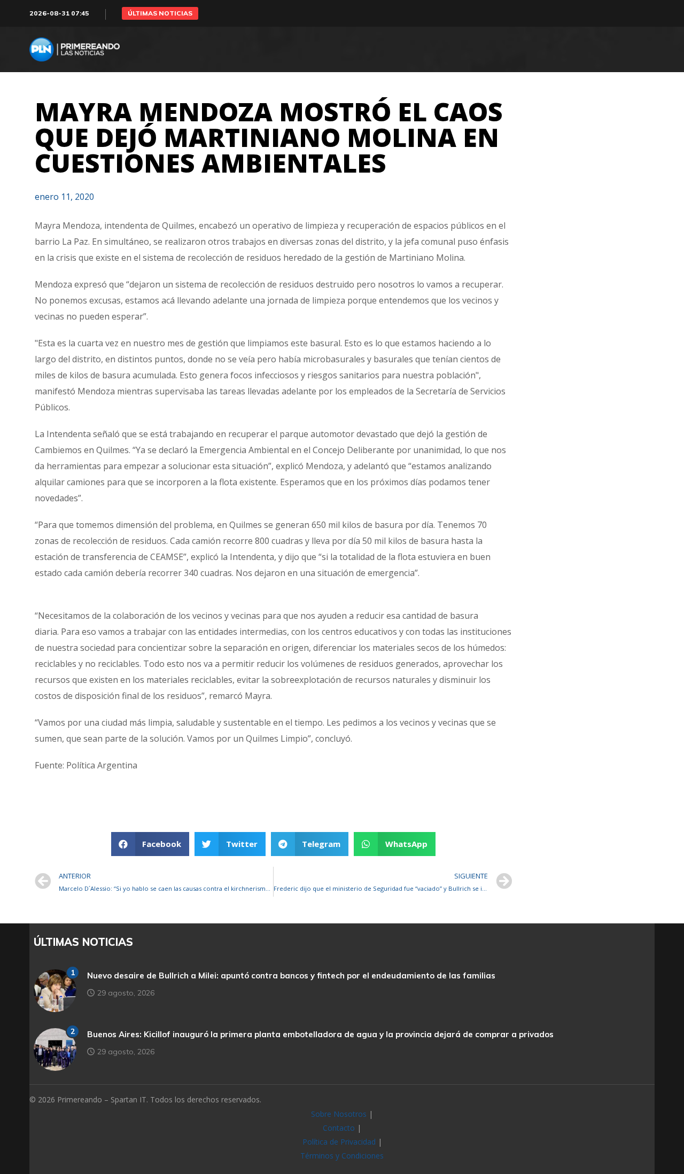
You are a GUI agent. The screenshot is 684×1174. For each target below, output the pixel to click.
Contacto (339, 1128)
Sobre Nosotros (339, 1114)
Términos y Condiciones (342, 1155)
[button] (160, 13)
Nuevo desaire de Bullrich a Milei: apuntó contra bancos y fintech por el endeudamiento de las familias (291, 975)
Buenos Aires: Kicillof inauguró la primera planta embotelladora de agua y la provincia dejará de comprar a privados (320, 1034)
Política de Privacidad (339, 1142)
